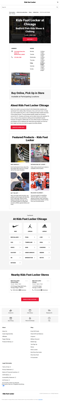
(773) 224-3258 (37, 290)
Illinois (30, 12)
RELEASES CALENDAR (37, 193)
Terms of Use (5, 367)
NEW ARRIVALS (15, 164)
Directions (23, 290)
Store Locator (34, 349)
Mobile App (33, 341)
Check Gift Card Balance (37, 334)
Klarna (32, 347)
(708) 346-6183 (16, 290)
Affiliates (4, 336)
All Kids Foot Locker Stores (22, 12)
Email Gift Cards (35, 331)
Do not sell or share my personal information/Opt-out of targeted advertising (13, 383)
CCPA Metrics (6, 374)
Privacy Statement (7, 369)
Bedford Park (36, 12)
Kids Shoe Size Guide (36, 352)
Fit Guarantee (34, 357)
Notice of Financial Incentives (10, 372)
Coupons (33, 336)
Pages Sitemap (6, 339)
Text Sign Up (34, 344)
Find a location (12, 12)
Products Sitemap (7, 341)
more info (40, 399)
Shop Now (29, 39)
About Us (4, 331)
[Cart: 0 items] (57, 2)
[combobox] (30, 7)
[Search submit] (57, 7)
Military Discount (35, 339)
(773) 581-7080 (17, 57)
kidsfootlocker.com (18, 127)
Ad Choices (5, 380)
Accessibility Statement (8, 377)
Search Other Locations (29, 299)
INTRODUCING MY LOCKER (38, 164)
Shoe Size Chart (35, 355)
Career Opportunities (7, 334)
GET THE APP (14, 193)
